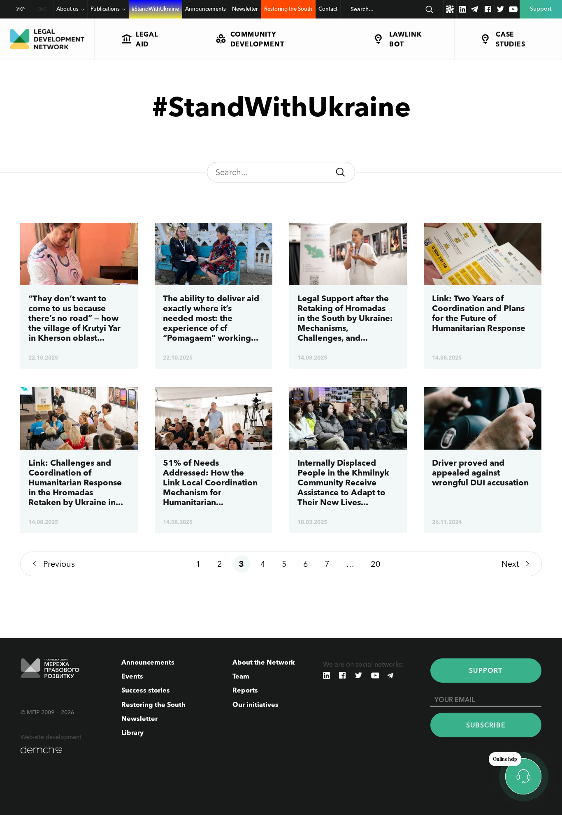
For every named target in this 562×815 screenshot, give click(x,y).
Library (132, 732)
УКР (20, 9)
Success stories (145, 690)
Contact (327, 8)
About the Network (263, 662)
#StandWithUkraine (155, 8)
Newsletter (245, 8)
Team (240, 676)
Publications (105, 8)
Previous (59, 564)
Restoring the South (288, 8)
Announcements (205, 8)
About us (67, 8)
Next (510, 564)
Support (485, 670)
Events (132, 676)
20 (376, 564)
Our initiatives (255, 704)
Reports (245, 690)
